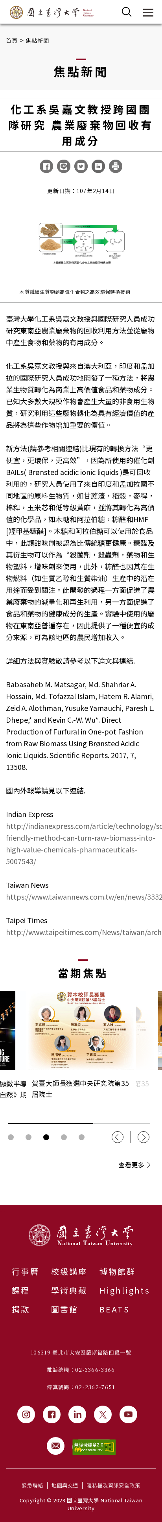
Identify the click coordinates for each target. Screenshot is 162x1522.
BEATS (114, 1309)
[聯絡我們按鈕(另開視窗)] (55, 1446)
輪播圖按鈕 (11, 1137)
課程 (21, 1290)
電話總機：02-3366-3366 (81, 1369)
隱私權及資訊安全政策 (113, 1485)
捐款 (21, 1309)
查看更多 (131, 1164)
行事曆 (25, 1271)
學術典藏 (69, 1290)
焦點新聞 (38, 40)
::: (2, 1209)
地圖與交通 (65, 1485)
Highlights (124, 1290)
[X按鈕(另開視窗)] (103, 1414)
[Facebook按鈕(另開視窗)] (52, 1414)
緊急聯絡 (32, 1485)
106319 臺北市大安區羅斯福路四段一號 (81, 1352)
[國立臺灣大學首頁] (52, 12)
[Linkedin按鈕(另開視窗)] (77, 1414)
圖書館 (65, 1309)
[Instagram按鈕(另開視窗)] (26, 1414)
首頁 (12, 40)
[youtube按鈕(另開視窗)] (128, 1414)
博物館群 (117, 1271)
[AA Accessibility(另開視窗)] (94, 1447)
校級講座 (69, 1271)
